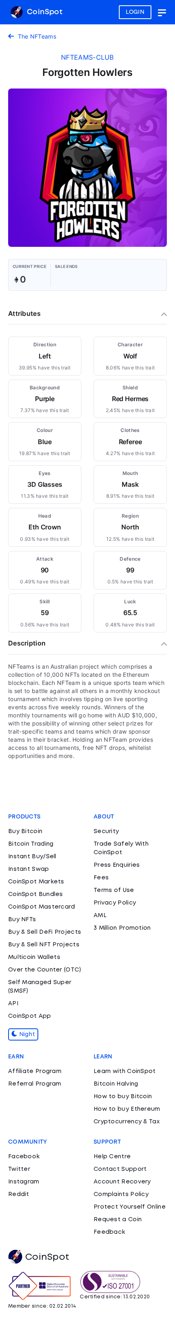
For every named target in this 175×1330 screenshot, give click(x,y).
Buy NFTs (22, 919)
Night (26, 1034)
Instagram (23, 1181)
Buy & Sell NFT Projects (43, 944)
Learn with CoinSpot (125, 1071)
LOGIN (135, 12)
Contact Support (120, 1169)
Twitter (19, 1169)
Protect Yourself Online (130, 1207)
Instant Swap (28, 869)
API (13, 1003)
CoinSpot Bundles (35, 894)
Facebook (23, 1156)
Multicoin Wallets (34, 957)
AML (100, 915)
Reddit (18, 1194)
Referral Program (34, 1084)
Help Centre (112, 1156)
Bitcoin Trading (31, 844)
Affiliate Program (34, 1071)
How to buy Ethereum (127, 1109)
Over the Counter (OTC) (44, 969)
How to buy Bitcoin (123, 1096)
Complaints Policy (121, 1194)
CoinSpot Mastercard (41, 907)
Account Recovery (122, 1181)
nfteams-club (87, 57)
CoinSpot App (29, 1016)
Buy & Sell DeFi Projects (44, 932)
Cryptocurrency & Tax (127, 1121)
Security (106, 831)
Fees (101, 877)
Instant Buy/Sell (32, 856)
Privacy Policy (115, 902)
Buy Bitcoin (25, 831)
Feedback (109, 1232)
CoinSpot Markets (36, 881)
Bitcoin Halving (116, 1084)
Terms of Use (114, 890)
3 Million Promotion (122, 928)
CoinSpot (43, 12)
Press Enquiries (117, 865)
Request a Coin (118, 1219)
